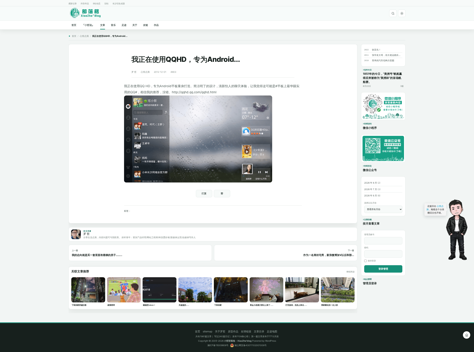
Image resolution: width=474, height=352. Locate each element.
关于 (134, 25)
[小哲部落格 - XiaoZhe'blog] (88, 12)
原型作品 (233, 331)
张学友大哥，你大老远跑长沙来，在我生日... (387, 55)
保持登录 (372, 260)
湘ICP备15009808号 (217, 345)
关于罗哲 (220, 331)
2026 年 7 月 (370, 189)
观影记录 (73, 3)
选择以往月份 (370, 203)
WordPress (270, 340)
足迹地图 (272, 331)
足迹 (124, 25)
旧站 (106, 3)
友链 (145, 25)
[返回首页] (466, 335)
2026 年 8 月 (370, 182)
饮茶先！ (376, 49)
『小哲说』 (88, 25)
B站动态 (96, 3)
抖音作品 (85, 3)
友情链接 (246, 331)
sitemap (207, 331)
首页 (73, 25)
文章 (102, 25)
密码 (366, 247)
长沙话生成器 (119, 3)
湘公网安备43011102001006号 (250, 345)
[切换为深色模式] (401, 13)
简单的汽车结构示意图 (383, 60)
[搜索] (393, 13)
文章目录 (259, 331)
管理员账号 (369, 234)
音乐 (113, 25)
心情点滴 (84, 36)
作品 (156, 25)
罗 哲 (133, 72)
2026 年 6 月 (370, 195)
